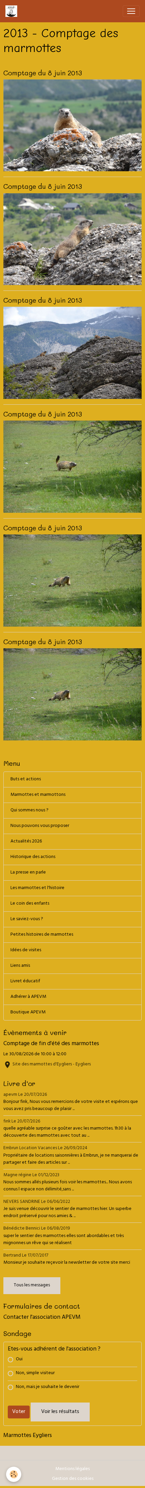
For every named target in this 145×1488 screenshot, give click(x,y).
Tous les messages (32, 1285)
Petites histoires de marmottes (41, 934)
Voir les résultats (60, 1412)
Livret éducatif (25, 981)
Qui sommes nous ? (29, 810)
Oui (19, 1359)
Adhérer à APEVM (28, 997)
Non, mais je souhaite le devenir (47, 1387)
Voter (18, 1412)
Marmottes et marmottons (37, 795)
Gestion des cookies (72, 1479)
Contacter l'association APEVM (42, 1317)
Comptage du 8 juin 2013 (42, 73)
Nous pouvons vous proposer (39, 826)
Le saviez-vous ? (26, 919)
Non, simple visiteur (35, 1373)
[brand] (12, 11)
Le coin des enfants (29, 903)
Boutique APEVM (28, 1012)
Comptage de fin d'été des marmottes (51, 1044)
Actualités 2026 (26, 841)
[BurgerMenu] (131, 11)
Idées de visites (25, 950)
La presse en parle (28, 872)
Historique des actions (32, 857)
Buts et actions (25, 779)
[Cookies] (13, 1474)
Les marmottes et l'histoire (37, 888)
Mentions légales (72, 1469)
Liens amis (20, 965)
